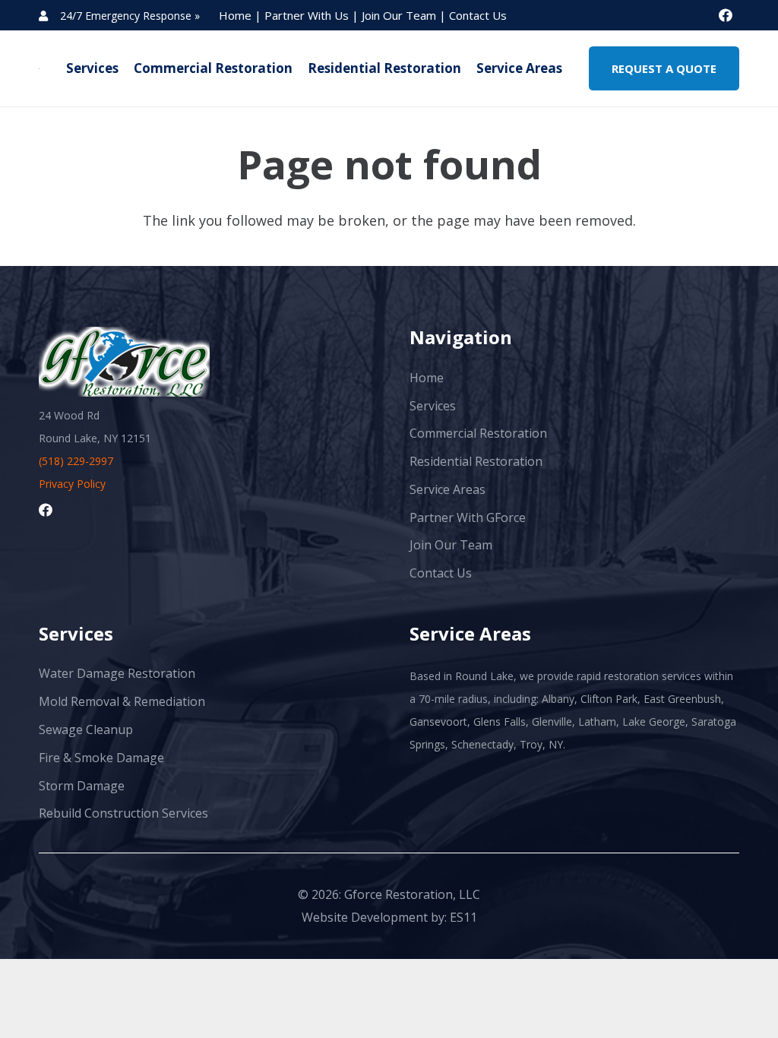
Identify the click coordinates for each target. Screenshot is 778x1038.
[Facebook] (725, 15)
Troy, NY (541, 744)
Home (237, 15)
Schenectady (482, 744)
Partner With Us (308, 15)
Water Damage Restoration (117, 673)
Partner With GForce (468, 517)
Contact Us (478, 15)
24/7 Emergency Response (125, 15)
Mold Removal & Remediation (122, 701)
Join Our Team (400, 15)
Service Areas (447, 489)
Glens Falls (499, 721)
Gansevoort (438, 721)
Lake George (653, 721)
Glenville (552, 721)
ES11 (463, 917)
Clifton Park (608, 698)
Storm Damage (82, 785)
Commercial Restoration (478, 433)
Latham (597, 721)
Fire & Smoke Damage (101, 757)
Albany (558, 698)
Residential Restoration (476, 461)
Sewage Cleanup (86, 729)
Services (433, 405)
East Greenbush (682, 698)
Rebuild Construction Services (123, 813)
